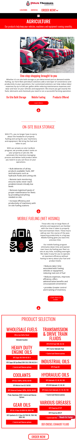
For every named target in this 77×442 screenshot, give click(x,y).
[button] (49, 10)
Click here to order (55, 298)
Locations (23, 10)
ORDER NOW (38, 436)
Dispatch (34, 10)
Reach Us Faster (66, 417)
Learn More (38, 103)
